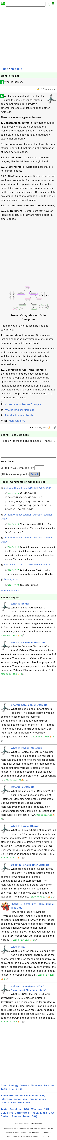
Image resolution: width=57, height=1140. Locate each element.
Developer (16, 1109)
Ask (27, 1102)
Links (43, 1113)
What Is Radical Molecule (19, 410)
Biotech (5, 1116)
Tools (4, 1089)
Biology (13, 1085)
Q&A (51, 1113)
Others (5, 1102)
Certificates (22, 1113)
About (19, 1095)
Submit (34, 474)
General (25, 1085)
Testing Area (11, 579)
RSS (13, 1102)
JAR (46, 1109)
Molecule (16, 69)
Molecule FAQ (17, 420)
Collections (31, 1095)
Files (10, 1113)
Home (4, 69)
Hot (11, 1095)
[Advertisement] (28, 36)
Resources (20, 1099)
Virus (19, 1089)
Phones (16, 1116)
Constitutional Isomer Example (23, 404)
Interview (6, 1099)
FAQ (42, 1095)
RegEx (35, 1113)
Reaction (49, 1085)
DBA (27, 1109)
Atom (4, 1085)
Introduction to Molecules (20, 415)
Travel (26, 1116)
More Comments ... (12, 590)
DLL (3, 1113)
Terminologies (37, 1099)
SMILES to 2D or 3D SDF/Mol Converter (27, 488)
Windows (37, 1109)
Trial (11, 1089)
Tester (4, 1109)
